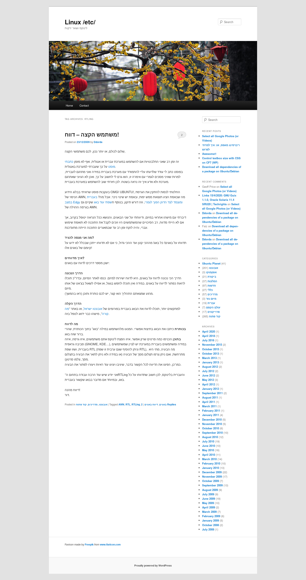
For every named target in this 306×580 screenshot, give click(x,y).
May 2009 (208, 503)
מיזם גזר (211, 299)
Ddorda (98, 142)
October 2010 (210, 428)
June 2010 (208, 446)
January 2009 (210, 520)
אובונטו (103, 404)
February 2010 (211, 463)
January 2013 (210, 362)
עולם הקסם (213, 307)
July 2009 (208, 494)
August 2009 (210, 490)
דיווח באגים (151, 404)
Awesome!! (209, 154)
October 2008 (210, 525)
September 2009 (212, 485)
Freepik (89, 544)
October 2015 (210, 349)
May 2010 (208, 450)
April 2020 (208, 331)
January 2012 (210, 389)
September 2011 (212, 393)
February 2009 (211, 516)
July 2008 (208, 529)
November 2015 (212, 345)
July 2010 (208, 441)
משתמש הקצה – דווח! (92, 134)
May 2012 (208, 380)
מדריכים (93, 404)
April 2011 (208, 402)
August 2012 (210, 367)
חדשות (212, 285)
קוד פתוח (81, 404)
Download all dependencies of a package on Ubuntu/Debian (220, 217)
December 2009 (212, 472)
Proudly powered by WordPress (153, 565)
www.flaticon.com (110, 544)
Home (69, 105)
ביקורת (212, 276)
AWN (121, 404)
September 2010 (212, 433)
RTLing (136, 404)
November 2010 (212, 424)
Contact (84, 105)
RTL (128, 404)
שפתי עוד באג (103, 202)
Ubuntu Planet (211, 263)
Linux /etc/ (80, 21)
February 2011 (211, 410)
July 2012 (208, 371)
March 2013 (209, 358)
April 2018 (208, 336)
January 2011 (210, 415)
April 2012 (208, 384)
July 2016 (208, 340)
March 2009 (209, 512)
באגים (163, 404)
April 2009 (208, 507)
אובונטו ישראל (92, 308)
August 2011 (210, 397)
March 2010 (209, 459)
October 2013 (210, 353)
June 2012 (208, 375)
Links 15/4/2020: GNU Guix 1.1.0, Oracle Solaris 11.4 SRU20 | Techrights (219, 199)
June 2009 (208, 499)
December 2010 (212, 419)
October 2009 (210, 481)
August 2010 (210, 437)
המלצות (212, 281)
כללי (210, 290)
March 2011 (209, 406)
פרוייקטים (214, 312)
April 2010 (208, 455)
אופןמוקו (211, 272)
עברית (211, 303)
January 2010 (210, 468)
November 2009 (212, 476)
